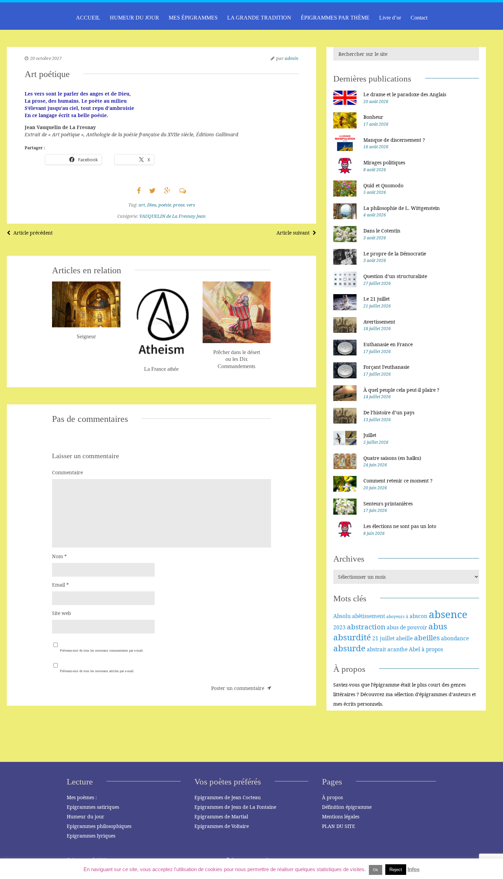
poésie (164, 205)
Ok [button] (375, 870)
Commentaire (67, 472)
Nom (59, 556)
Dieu (151, 205)
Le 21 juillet (376, 299)
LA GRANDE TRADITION (259, 18)
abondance (455, 638)
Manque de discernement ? (394, 140)
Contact (419, 18)
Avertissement (379, 321)
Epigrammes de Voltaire (221, 826)
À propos (332, 797)
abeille (404, 638)
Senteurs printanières (388, 503)
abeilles (427, 637)
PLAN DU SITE (338, 826)
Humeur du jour (85, 816)
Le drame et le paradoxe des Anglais (404, 94)
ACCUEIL (88, 18)
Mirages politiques (384, 162)
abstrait (376, 649)
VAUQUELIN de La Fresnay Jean (172, 216)
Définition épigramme (347, 807)
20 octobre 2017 (46, 58)
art (142, 205)
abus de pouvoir (407, 627)
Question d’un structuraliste (395, 276)
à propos (432, 649)
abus (437, 626)
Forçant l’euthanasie (386, 367)
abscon (418, 616)
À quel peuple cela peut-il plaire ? (401, 390)
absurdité (352, 637)
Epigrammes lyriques (91, 835)
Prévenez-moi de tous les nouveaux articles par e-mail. (97, 671)
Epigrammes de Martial (221, 816)
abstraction (366, 626)
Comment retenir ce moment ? (398, 480)
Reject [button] (395, 869)
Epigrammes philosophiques (99, 826)
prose (178, 205)
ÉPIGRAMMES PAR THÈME (335, 18)
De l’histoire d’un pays (388, 412)
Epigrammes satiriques (93, 807)
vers (190, 205)
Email (60, 584)
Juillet (369, 435)
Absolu (342, 616)
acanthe (397, 649)
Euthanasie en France (388, 344)
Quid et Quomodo (383, 185)
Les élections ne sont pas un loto (399, 526)
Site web (61, 613)
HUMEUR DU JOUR (134, 18)
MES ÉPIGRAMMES (193, 18)
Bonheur (373, 117)
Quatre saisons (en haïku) (392, 458)
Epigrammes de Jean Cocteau (227, 797)
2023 (339, 627)
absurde (349, 648)
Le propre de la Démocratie (394, 253)
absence (448, 614)
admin (291, 58)
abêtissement (368, 616)
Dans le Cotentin (381, 230)
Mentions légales (340, 816)
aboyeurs (395, 616)
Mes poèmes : (82, 797)
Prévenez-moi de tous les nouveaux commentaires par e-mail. (102, 650)
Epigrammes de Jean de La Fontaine (235, 807)
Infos (414, 869)
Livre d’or (390, 18)
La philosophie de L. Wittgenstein (401, 208)
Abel (414, 649)
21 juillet (383, 638)
